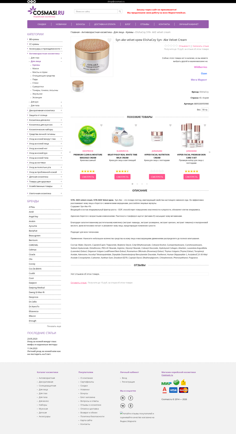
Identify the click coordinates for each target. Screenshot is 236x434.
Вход (124, 377)
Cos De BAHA (35, 268)
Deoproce (33, 297)
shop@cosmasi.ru (116, 1)
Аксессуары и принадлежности (44, 48)
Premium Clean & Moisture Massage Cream (88, 154)
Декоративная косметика (42, 110)
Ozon (204, 73)
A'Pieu (32, 207)
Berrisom (33, 240)
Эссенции (37, 97)
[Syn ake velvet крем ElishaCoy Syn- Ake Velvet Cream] (92, 73)
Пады (35, 79)
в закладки (101, 125)
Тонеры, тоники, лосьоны (45, 90)
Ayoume (33, 225)
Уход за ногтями (37, 162)
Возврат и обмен (88, 412)
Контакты (164, 24)
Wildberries (200, 67)
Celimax (32, 249)
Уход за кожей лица (39, 143)
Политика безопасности (92, 416)
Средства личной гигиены (42, 134)
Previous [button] (70, 152)
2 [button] (137, 184)
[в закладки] (109, 40)
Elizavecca (33, 311)
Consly (32, 263)
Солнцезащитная (47, 385)
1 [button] (132, 184)
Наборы (43, 404)
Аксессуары (44, 416)
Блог (128, 24)
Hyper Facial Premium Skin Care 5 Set (191, 154)
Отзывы (144, 24)
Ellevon (32, 315)
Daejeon (33, 282)
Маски (35, 68)
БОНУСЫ (80, 24)
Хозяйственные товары (40, 186)
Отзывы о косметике (90, 404)
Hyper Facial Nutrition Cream (157, 154)
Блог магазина (87, 397)
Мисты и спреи (39, 72)
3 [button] (142, 184)
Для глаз (35, 57)
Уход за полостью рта (40, 167)
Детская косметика (38, 176)
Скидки (42, 24)
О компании (86, 377)
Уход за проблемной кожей (43, 172)
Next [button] (209, 152)
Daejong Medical (37, 287)
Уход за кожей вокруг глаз (42, 138)
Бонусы (84, 393)
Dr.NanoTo (34, 306)
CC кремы (34, 44)
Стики (35, 82)
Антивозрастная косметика (44, 53)
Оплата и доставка (89, 408)
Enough (32, 320)
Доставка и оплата (104, 24)
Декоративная (46, 381)
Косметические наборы (41, 129)
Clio (30, 259)
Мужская (43, 408)
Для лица (36, 61)
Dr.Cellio (33, 301)
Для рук (35, 101)
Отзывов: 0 (184, 46)
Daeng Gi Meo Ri (36, 292)
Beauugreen (34, 235)
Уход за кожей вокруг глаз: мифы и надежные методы (42, 343)
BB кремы (34, 39)
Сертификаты (87, 381)
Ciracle (32, 254)
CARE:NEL (33, 245)
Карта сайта (86, 420)
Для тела (35, 105)
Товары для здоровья (40, 181)
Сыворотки (38, 86)
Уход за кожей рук (38, 153)
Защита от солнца (38, 115)
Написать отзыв (201, 46)
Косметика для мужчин (40, 124)
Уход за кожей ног (38, 148)
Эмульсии (37, 93)
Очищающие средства (43, 75)
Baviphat (33, 230)
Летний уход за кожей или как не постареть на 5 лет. (44, 353)
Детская (43, 412)
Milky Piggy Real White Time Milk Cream (122, 154)
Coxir (31, 278)
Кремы (36, 64)
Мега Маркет (199, 79)
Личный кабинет (188, 24)
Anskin (32, 221)
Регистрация (128, 381)
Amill (31, 211)
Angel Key (33, 216)
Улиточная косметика (40, 193)
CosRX (32, 273)
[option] (88, 151)
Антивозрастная (47, 377)
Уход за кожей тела (38, 157)
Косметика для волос (39, 120)
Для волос (44, 401)
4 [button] (147, 184)
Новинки (61, 24)
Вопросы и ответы (89, 401)
